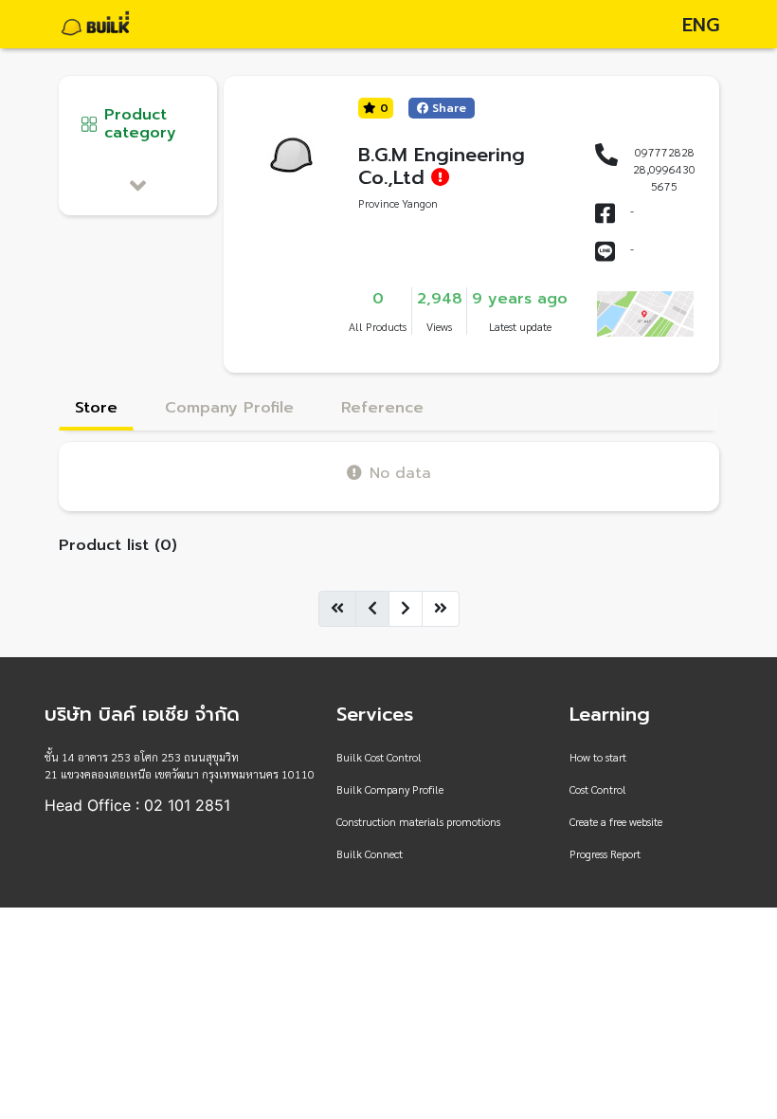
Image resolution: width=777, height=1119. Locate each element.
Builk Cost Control (379, 756)
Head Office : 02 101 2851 (137, 805)
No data (400, 473)
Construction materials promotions (418, 821)
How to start (597, 756)
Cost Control (597, 789)
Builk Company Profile (389, 789)
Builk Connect (369, 853)
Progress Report (605, 853)
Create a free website (615, 821)
